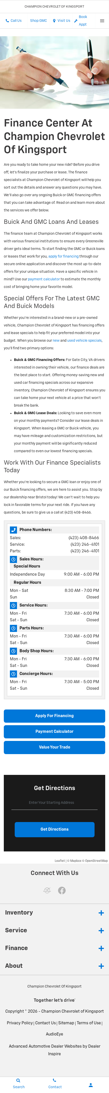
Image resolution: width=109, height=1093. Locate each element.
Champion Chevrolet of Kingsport (72, 1012)
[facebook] (61, 890)
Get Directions (55, 830)
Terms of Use (89, 1023)
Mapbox (75, 861)
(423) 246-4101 (84, 545)
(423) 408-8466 (83, 538)
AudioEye (54, 1034)
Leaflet (60, 861)
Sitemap (66, 1023)
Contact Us (45, 1023)
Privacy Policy (20, 1023)
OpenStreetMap (96, 861)
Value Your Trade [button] (54, 747)
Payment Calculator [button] (54, 732)
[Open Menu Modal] (102, 20)
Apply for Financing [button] (54, 716)
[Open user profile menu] (91, 1085)
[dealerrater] (47, 890)
